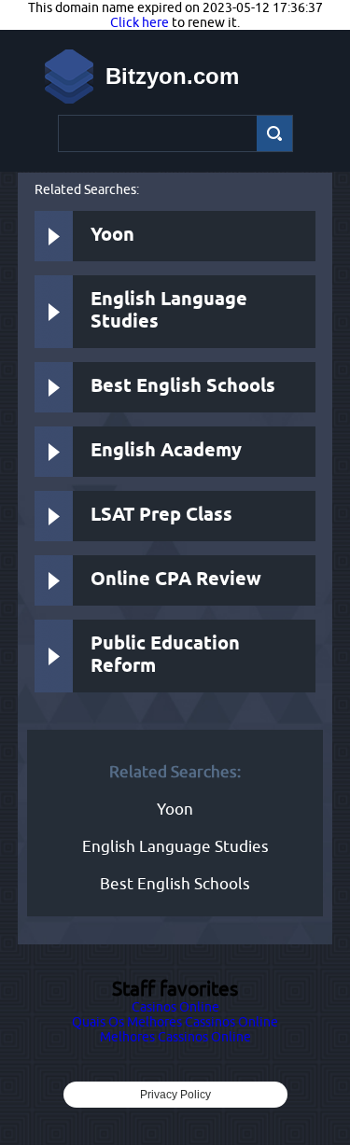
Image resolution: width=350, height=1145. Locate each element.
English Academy (166, 451)
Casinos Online (175, 1006)
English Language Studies (169, 311)
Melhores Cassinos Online (175, 1036)
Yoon (112, 235)
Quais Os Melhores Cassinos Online (175, 1021)
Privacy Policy (175, 1094)
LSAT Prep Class (161, 515)
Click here (139, 22)
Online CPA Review (176, 580)
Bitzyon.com (172, 76)
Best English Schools (183, 386)
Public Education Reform (165, 655)
